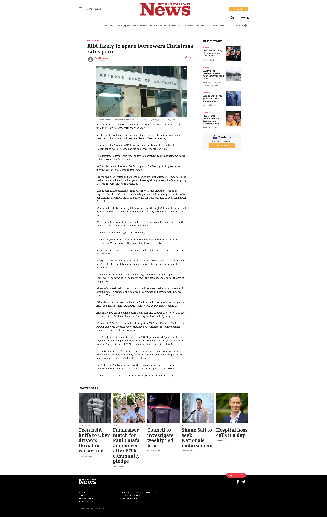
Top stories (109, 25)
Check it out (174, 25)
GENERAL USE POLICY (88, 498)
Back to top (234, 475)
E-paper (242, 17)
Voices (162, 25)
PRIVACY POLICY (86, 502)
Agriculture (201, 25)
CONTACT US (85, 495)
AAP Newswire (104, 58)
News (119, 25)
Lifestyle (153, 25)
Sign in (239, 25)
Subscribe (239, 9)
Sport (127, 25)
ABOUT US (83, 492)
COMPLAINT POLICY (131, 495)
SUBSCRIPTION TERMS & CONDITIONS (139, 492)
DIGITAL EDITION (130, 498)
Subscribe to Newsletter (222, 145)
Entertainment (139, 25)
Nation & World (216, 25)
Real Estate (187, 25)
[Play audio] (232, 17)
